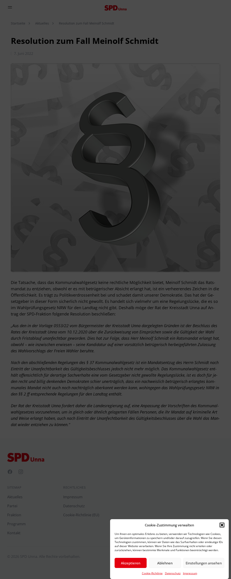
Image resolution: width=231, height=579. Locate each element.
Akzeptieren (130, 563)
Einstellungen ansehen (204, 563)
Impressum (190, 573)
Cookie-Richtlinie (152, 573)
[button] (222, 525)
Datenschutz (173, 573)
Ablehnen (165, 563)
